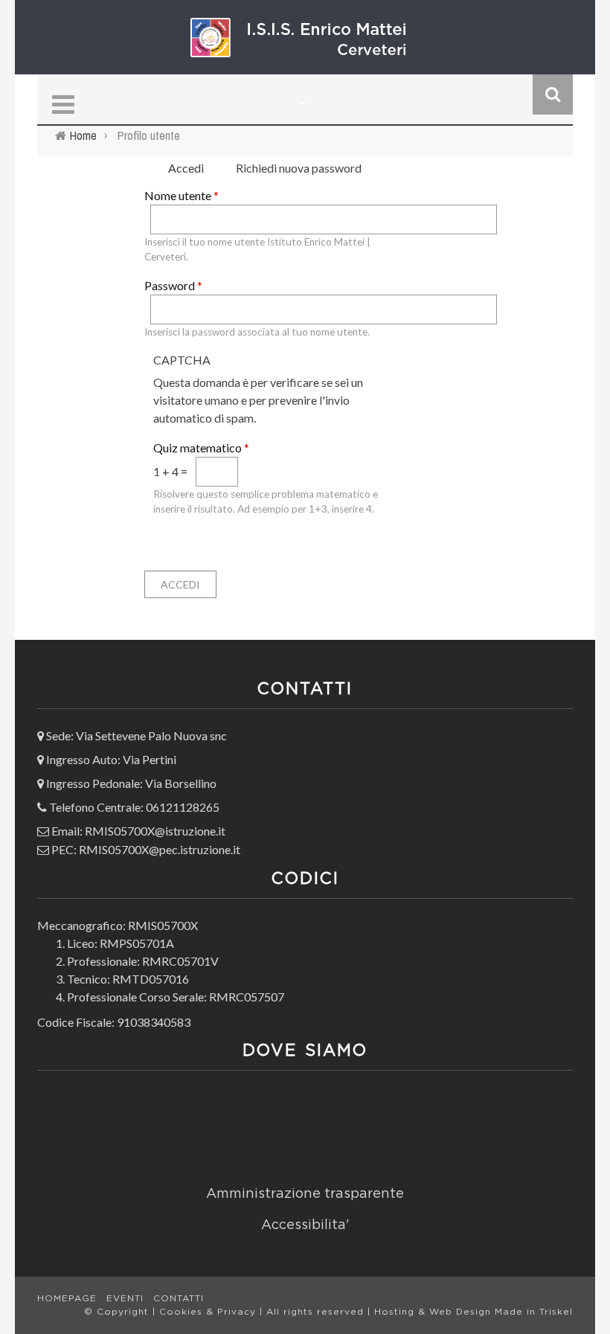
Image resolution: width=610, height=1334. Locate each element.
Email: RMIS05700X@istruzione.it (138, 831)
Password (173, 285)
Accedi (192, 168)
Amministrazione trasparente (305, 1194)
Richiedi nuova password (299, 168)
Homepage (67, 1299)
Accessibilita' (305, 1225)
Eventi (125, 1299)
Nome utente (181, 195)
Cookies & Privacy (209, 1312)
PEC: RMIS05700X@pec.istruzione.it (145, 849)
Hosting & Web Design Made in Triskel (473, 1312)
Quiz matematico (201, 447)
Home (83, 135)
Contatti (178, 1299)
